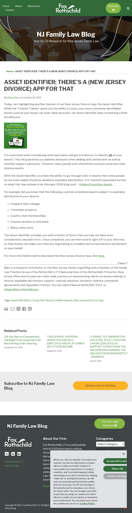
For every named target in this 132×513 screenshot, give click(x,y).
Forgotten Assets (43, 300)
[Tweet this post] (18, 309)
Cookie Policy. (87, 503)
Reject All (117, 468)
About (18, 6)
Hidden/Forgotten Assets (95, 184)
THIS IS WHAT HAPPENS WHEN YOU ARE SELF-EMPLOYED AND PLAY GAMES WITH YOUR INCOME (66, 341)
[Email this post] (12, 309)
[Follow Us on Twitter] (7, 454)
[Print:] (6, 309)
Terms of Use (12, 465)
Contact (9, 10)
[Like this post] (24, 309)
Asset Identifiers (21, 300)
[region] (88, 479)
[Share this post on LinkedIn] (30, 309)
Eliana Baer (13, 97)
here (101, 255)
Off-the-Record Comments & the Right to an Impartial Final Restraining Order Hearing (22, 340)
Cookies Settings (117, 476)
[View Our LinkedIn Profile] (19, 454)
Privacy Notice (13, 461)
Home (5, 6)
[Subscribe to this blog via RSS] (13, 454)
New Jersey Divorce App (89, 300)
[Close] (124, 454)
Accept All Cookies (117, 461)
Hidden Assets (64, 300)
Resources (34, 6)
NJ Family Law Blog (66, 34)
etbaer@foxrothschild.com (21, 289)
